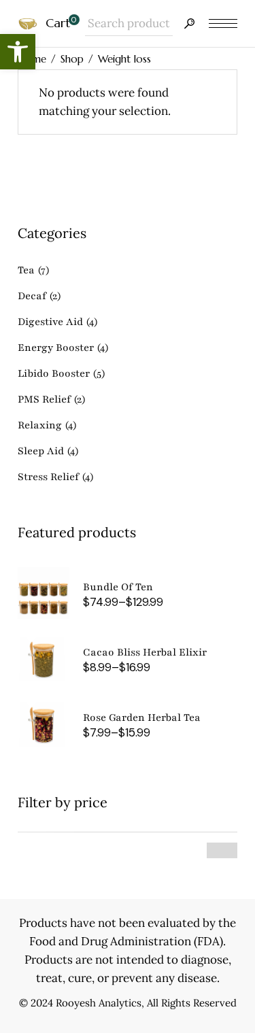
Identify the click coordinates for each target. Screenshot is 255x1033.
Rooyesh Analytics (98, 1002)
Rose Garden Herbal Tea (142, 717)
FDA (208, 941)
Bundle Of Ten (118, 587)
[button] (17, 51)
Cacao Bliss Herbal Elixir (145, 652)
